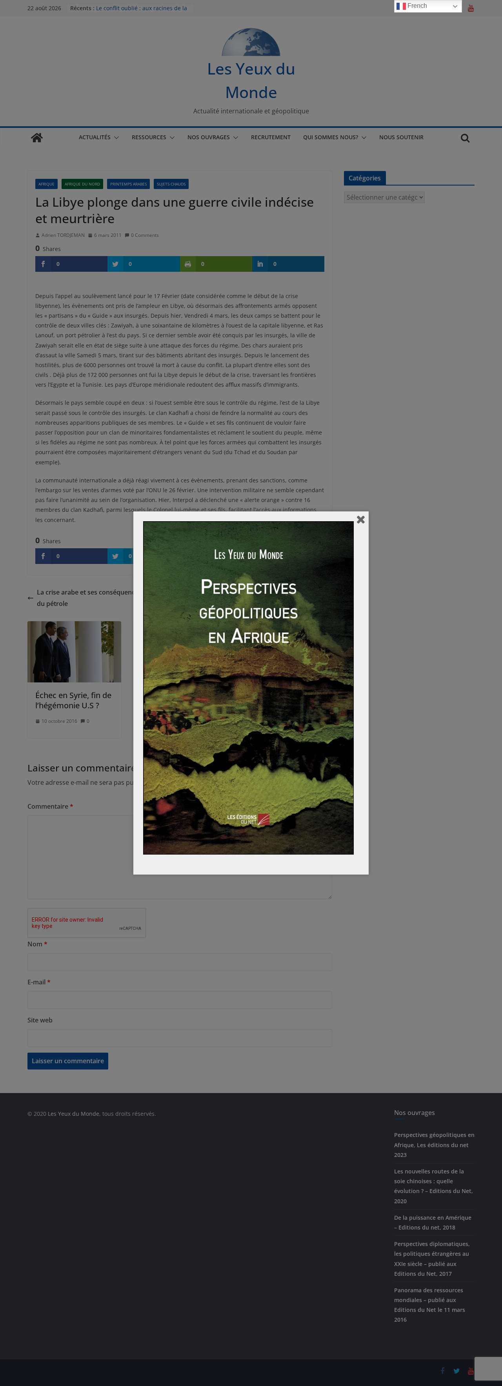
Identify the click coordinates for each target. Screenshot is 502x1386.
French (416, 5)
